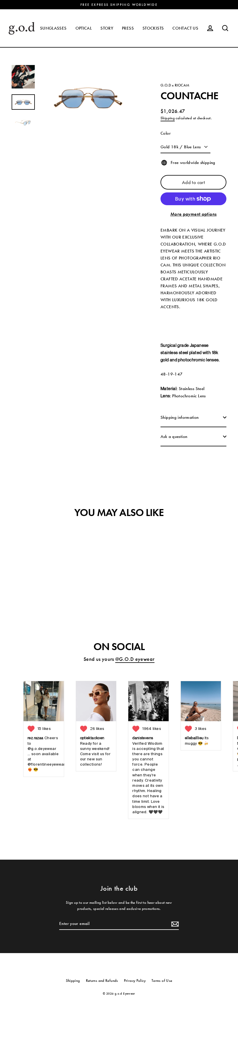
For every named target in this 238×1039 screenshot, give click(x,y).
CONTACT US (185, 28)
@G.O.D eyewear (134, 659)
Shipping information (180, 417)
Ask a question (174, 436)
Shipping (168, 118)
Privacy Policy (135, 980)
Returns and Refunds (102, 980)
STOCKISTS (153, 28)
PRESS (128, 28)
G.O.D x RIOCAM (175, 85)
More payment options (193, 214)
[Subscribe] (174, 924)
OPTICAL (83, 28)
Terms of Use (162, 980)
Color (166, 133)
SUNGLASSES (53, 28)
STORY (106, 28)
